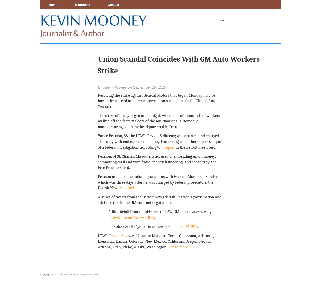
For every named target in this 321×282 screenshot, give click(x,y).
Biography (82, 5)
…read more (178, 247)
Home (53, 5)
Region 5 (116, 236)
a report (167, 147)
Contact (113, 5)
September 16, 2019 (183, 226)
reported (127, 188)
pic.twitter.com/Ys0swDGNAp (132, 217)
